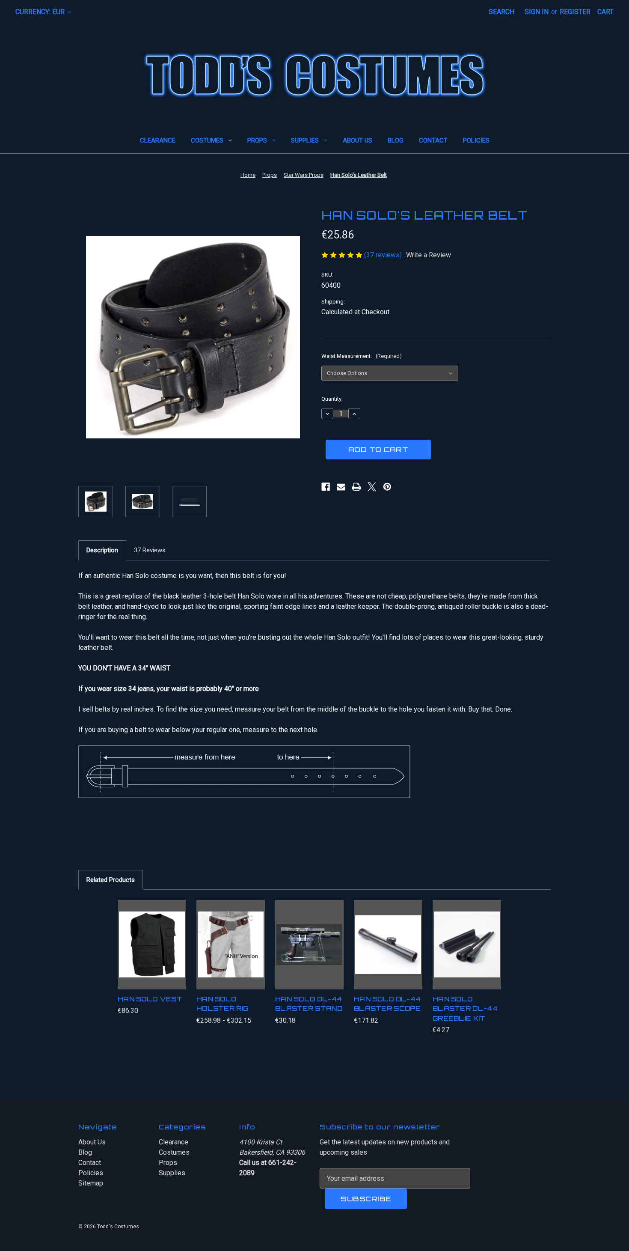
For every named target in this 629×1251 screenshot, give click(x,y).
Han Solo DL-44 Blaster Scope (387, 1004)
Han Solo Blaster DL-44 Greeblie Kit (465, 1008)
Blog (396, 140)
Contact (433, 140)
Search (501, 12)
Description (102, 550)
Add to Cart (467, 953)
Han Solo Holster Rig (222, 1004)
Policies (476, 140)
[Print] (356, 487)
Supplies (305, 140)
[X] (372, 487)
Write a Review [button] (428, 255)
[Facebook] (325, 487)
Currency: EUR (40, 12)
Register (575, 12)
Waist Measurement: (361, 356)
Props (257, 140)
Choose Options (152, 953)
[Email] (341, 487)
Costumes (207, 140)
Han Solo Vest (150, 999)
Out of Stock (388, 953)
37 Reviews (150, 550)
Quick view (148, 932)
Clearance (157, 140)
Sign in (537, 12)
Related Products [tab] (110, 880)
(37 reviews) (384, 255)
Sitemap (90, 1183)
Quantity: (332, 399)
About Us (357, 140)
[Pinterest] (387, 487)
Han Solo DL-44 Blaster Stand (308, 1004)
